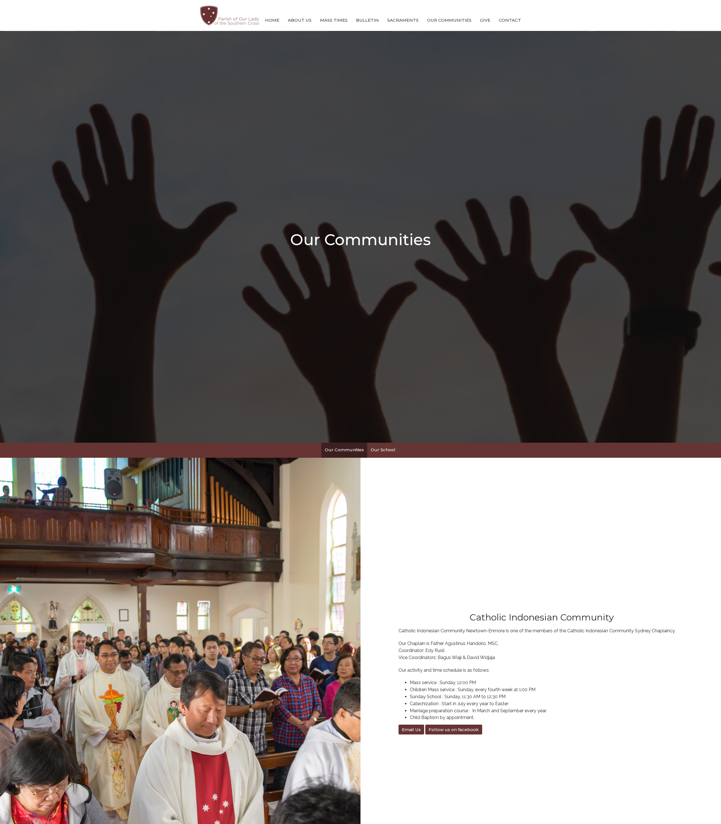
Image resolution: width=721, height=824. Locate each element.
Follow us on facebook (454, 729)
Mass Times (334, 20)
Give (485, 20)
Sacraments (403, 20)
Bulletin (367, 20)
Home (272, 20)
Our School (383, 449)
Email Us (411, 729)
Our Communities (449, 20)
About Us (299, 20)
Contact (510, 20)
